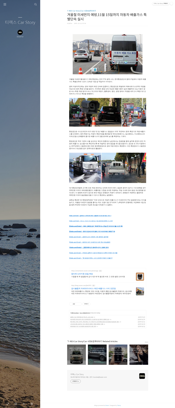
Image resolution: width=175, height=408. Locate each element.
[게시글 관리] (79, 303)
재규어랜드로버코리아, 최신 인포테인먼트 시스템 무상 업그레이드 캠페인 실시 (89, 319)
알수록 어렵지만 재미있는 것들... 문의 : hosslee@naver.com (89, 377)
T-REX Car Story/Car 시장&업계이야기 (81, 11)
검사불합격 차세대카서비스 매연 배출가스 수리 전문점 (93, 288)
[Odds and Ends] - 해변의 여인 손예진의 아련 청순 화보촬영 (89, 242)
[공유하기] (77, 303)
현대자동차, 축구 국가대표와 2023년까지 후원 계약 (83, 326)
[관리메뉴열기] (171, 3)
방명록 (16, 404)
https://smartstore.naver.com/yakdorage (84, 271)
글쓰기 (8, 404)
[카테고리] (5, 4)
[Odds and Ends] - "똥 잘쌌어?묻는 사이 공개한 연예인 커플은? (91, 258)
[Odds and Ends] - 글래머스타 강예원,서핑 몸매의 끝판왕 (88, 237)
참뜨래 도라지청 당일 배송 (82, 274)
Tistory (119, 405)
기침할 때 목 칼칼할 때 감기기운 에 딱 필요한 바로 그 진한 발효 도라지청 (98, 277)
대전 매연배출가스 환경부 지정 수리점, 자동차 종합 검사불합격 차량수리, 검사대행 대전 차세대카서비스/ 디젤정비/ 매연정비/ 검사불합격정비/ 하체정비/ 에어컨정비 (101, 292)
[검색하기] (35, 4)
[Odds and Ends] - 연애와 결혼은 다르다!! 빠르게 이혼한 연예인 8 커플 (93, 253)
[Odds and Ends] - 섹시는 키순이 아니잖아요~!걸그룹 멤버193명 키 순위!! (91, 221)
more (146, 342)
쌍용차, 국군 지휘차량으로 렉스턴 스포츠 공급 (81, 317)
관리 (32, 404)
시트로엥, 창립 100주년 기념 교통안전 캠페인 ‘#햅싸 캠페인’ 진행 (86, 324)
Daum (107, 405)
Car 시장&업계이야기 (85, 313)
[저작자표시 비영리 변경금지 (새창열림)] (93, 304)
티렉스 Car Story (20, 22)
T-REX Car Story (74, 313)
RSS (24, 404)
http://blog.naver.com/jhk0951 (81, 285)
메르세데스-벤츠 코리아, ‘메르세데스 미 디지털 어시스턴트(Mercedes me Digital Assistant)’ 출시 (94, 321)
